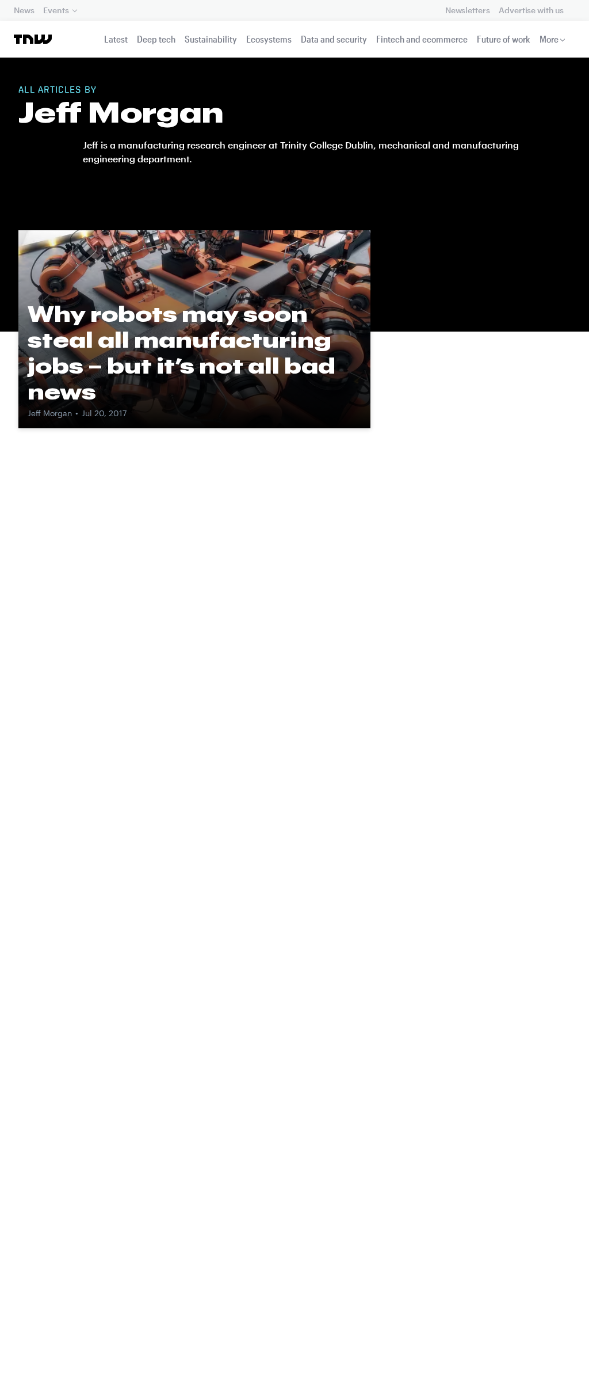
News (24, 10)
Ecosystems (269, 38)
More (549, 38)
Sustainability (211, 38)
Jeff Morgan (50, 413)
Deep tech (156, 38)
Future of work (503, 38)
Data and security (334, 38)
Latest (116, 38)
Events (55, 10)
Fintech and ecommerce (422, 38)
